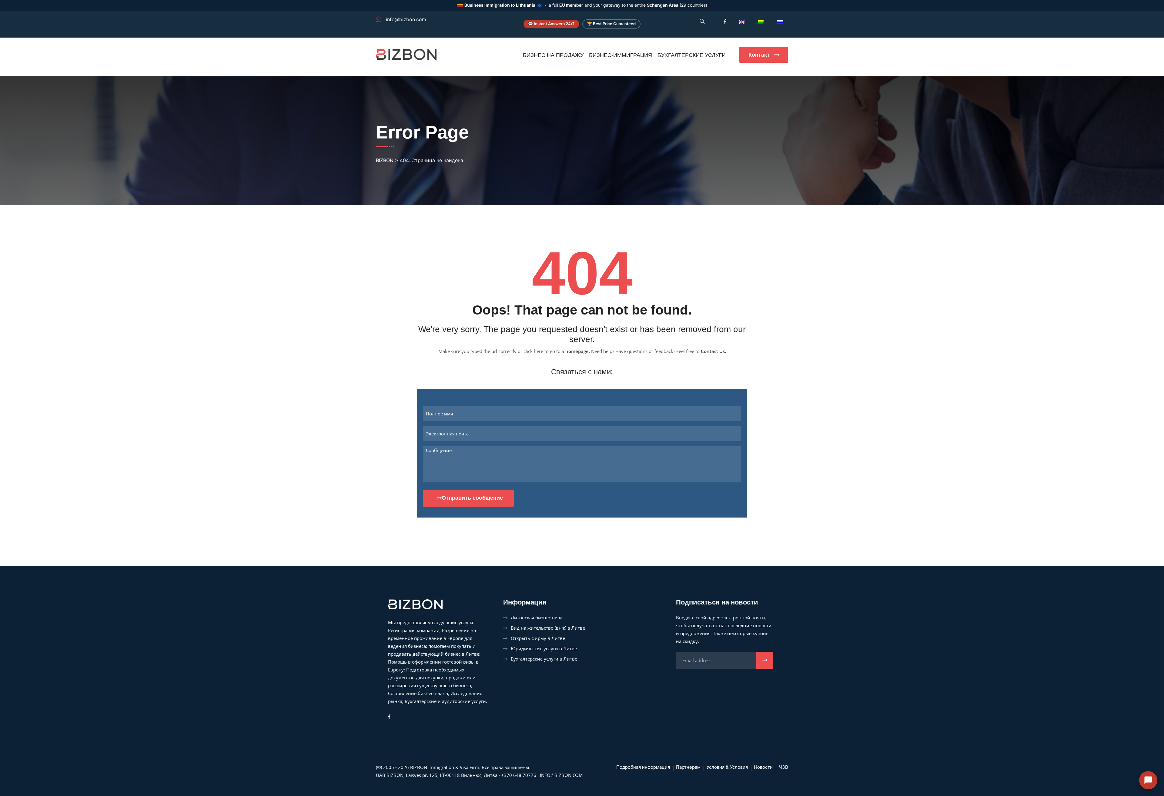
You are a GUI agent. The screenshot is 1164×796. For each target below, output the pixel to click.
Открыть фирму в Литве (538, 638)
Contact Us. (713, 351)
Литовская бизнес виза (536, 617)
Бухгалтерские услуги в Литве (544, 659)
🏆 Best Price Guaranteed (611, 24)
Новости (763, 767)
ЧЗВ (783, 767)
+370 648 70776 (518, 775)
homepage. (577, 351)
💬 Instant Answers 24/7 (551, 24)
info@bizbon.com (561, 775)
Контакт (759, 55)
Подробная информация (643, 767)
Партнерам (688, 767)
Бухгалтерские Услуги (691, 55)
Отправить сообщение (472, 498)
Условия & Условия (727, 767)
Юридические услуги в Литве (544, 648)
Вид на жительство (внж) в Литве (548, 628)
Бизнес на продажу (553, 55)
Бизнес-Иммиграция (620, 55)
